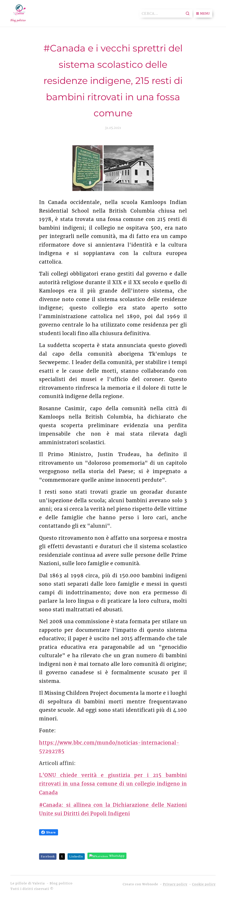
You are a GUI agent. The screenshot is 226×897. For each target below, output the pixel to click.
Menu (205, 13)
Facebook (48, 856)
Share (51, 832)
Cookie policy (204, 884)
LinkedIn (76, 856)
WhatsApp (117, 855)
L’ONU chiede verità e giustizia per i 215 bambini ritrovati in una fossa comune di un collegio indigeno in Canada (113, 784)
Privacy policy (175, 884)
